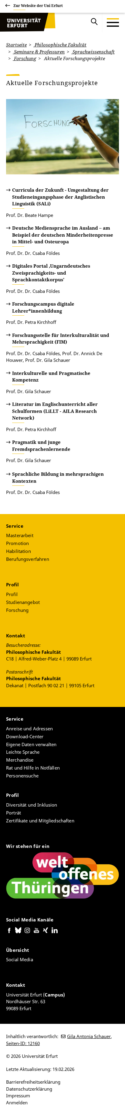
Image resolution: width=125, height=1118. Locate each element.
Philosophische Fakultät (59, 45)
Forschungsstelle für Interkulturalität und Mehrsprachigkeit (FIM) (60, 338)
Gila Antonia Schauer (89, 1036)
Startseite (16, 45)
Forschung (24, 58)
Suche (94, 22)
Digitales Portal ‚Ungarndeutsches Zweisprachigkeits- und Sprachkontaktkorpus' (51, 273)
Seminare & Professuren (39, 52)
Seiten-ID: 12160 (23, 1043)
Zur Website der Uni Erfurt (38, 5)
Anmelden (17, 1102)
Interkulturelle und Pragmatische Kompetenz (51, 376)
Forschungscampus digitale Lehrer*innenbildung (43, 307)
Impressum (18, 1095)
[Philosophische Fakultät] (27, 22)
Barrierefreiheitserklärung (33, 1082)
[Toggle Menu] (113, 22)
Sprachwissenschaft (93, 52)
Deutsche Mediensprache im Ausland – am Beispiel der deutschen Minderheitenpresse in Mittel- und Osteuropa (62, 235)
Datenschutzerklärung (29, 1089)
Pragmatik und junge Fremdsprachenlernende (41, 445)
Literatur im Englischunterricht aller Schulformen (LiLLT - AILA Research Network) (55, 411)
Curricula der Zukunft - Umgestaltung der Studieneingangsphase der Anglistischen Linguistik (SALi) (60, 197)
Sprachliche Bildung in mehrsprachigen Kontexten (58, 477)
